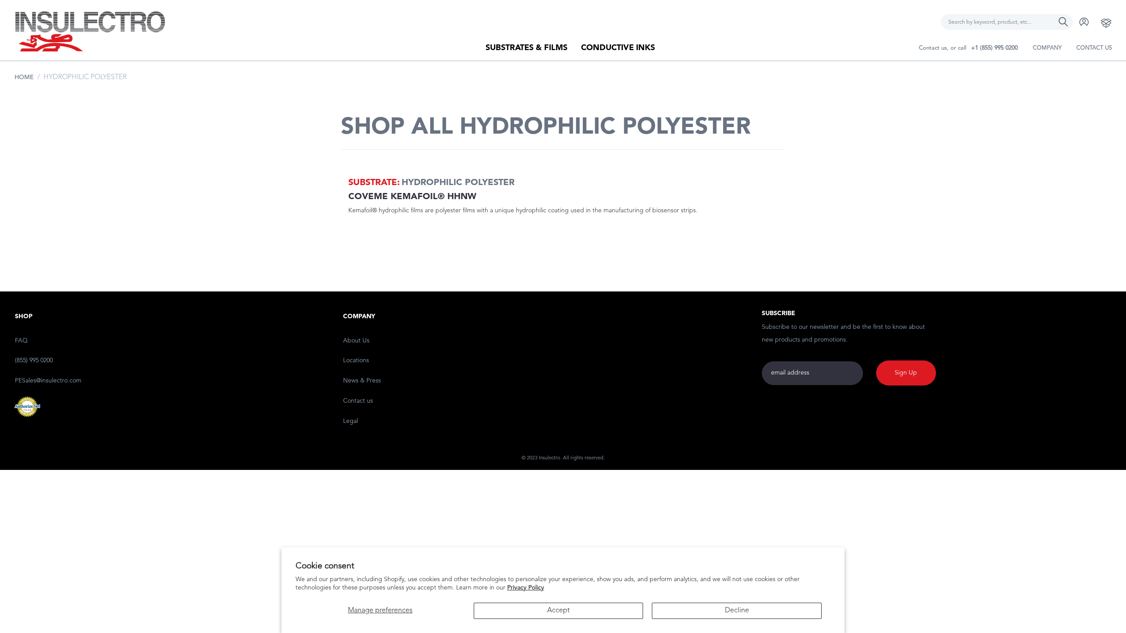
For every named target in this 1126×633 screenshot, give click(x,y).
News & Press (362, 381)
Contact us (1094, 48)
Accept (558, 610)
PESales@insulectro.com (48, 381)
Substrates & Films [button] (526, 48)
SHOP (24, 316)
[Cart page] (1106, 23)
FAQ (21, 341)
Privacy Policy (525, 588)
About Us (356, 341)
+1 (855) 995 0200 (994, 48)
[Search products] (1063, 17)
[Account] (1084, 22)
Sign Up (906, 373)
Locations (356, 360)
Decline (737, 610)
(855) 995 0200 (34, 360)
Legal (350, 421)
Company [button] (1047, 48)
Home (24, 77)
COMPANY (359, 316)
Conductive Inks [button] (618, 48)
